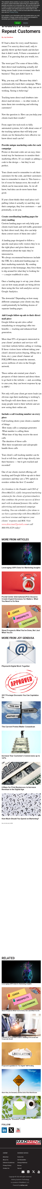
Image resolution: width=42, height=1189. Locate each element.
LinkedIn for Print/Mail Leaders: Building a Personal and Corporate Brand (20, 1038)
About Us (5, 1160)
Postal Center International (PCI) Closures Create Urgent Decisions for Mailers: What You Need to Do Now (20, 599)
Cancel (19, 1168)
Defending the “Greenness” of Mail (13, 1119)
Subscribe (20, 1157)
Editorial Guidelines (8, 1162)
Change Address (22, 1162)
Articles (23, 539)
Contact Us (6, 1168)
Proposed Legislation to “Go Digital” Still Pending (18, 1066)
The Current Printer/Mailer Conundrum (18, 727)
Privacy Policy (13, 12)
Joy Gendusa (8, 37)
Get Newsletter (21, 1160)
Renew (19, 1165)
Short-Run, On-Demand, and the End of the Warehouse (19, 1092)
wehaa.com (24, 1185)
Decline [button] (25, 23)
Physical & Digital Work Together (16, 666)
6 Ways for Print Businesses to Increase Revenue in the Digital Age (19, 788)
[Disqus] (21, 857)
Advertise (5, 1157)
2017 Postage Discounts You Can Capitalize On (20, 696)
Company (5, 1153)
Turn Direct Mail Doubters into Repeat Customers (21, 25)
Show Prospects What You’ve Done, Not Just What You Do (21, 631)
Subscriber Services (22, 1153)
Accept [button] (18, 23)
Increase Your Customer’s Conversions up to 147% (21, 757)
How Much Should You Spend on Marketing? (20, 819)
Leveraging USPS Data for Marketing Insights (21, 568)
